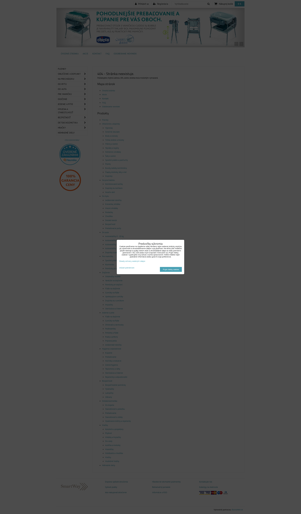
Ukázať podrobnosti (126, 268)
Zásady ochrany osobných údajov (132, 261)
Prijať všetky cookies (171, 269)
